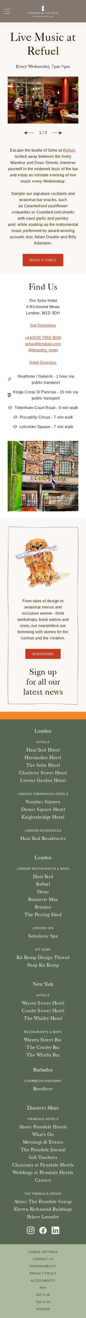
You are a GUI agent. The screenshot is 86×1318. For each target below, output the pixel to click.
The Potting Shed (43, 914)
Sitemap (43, 1309)
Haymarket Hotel (43, 757)
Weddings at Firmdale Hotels (43, 1172)
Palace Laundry (43, 1216)
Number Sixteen (43, 802)
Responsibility (43, 1266)
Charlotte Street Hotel (43, 772)
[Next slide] (57, 132)
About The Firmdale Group (43, 1201)
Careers (43, 1180)
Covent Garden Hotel (43, 780)
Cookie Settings (43, 1252)
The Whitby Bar (43, 1055)
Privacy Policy (43, 1273)
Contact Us (43, 1259)
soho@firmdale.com (43, 344)
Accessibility (43, 1280)
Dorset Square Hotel (43, 809)
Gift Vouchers (43, 1157)
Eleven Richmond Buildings (43, 1209)
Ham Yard (43, 876)
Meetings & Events (43, 1142)
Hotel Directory (43, 362)
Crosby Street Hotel (43, 1010)
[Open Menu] (7, 11)
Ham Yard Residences (43, 838)
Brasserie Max (43, 899)
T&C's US (43, 1302)
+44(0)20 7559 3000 (43, 338)
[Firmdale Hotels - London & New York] (43, 11)
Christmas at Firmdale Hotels (43, 1165)
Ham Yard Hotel (43, 750)
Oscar (43, 891)
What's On (43, 1134)
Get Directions (43, 325)
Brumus (43, 907)
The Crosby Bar (43, 1047)
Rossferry (43, 1088)
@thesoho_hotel (43, 350)
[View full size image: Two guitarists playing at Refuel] (43, 100)
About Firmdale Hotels (43, 1127)
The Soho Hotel (43, 765)
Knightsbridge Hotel (43, 817)
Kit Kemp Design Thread (43, 957)
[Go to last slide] (29, 132)
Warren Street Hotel (43, 1003)
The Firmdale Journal (43, 1149)
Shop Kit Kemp (43, 965)
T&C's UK (43, 1295)
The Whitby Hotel (43, 1018)
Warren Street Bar (43, 1039)
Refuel (69, 150)
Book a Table (43, 260)
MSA (43, 1287)
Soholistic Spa (43, 936)
